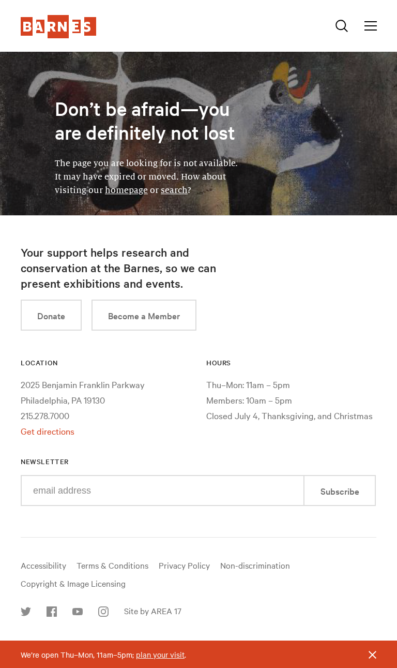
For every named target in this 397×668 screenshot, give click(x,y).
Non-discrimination (255, 565)
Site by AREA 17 (152, 610)
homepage (126, 190)
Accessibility (43, 565)
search (174, 190)
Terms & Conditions (112, 565)
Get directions (47, 431)
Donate (51, 315)
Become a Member (144, 315)
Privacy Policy (184, 565)
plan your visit (160, 654)
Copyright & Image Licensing (73, 583)
